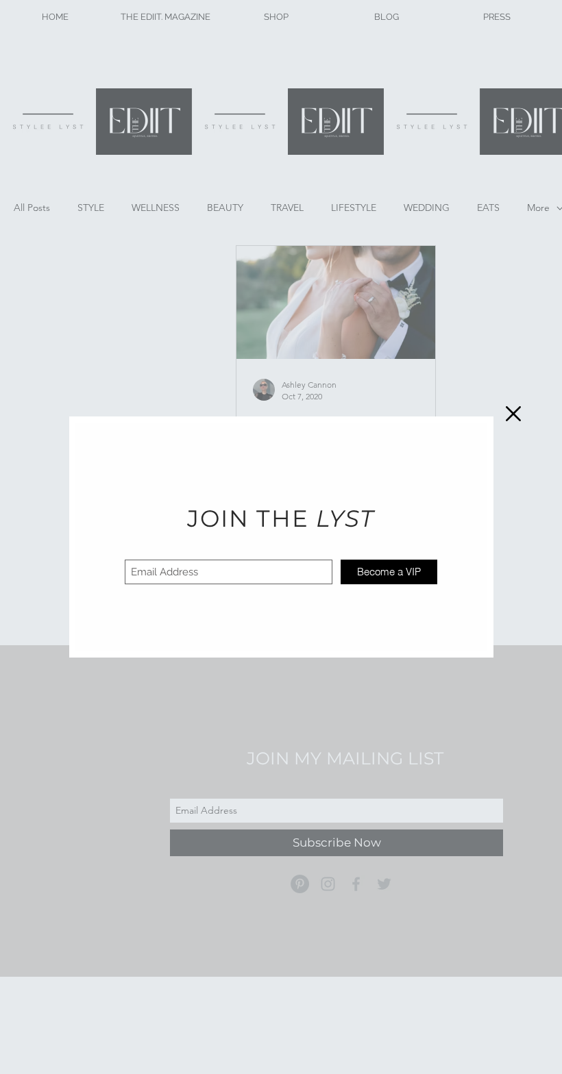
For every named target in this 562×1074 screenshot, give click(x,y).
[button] (513, 413)
